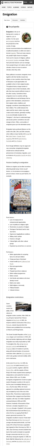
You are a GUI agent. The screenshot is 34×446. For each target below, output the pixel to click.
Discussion (15, 20)
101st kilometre (26, 353)
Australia (8, 141)
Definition (22, 20)
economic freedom (13, 60)
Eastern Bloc (10, 370)
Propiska (8, 349)
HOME (3, 7)
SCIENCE (23, 7)
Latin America (22, 138)
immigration (11, 41)
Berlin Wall (26, 434)
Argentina (9, 138)
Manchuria (16, 320)
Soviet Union (10, 365)
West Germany (23, 420)
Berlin (28, 410)
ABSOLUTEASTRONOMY (13, 2)
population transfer (20, 155)
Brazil (23, 136)
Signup (25, 2)
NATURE (29, 7)
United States (12, 136)
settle (13, 36)
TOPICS (9, 7)
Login (31, 2)
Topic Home (7, 20)
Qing (7, 318)
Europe (27, 134)
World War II (17, 363)
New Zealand (18, 141)
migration (13, 53)
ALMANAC (16, 7)
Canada (19, 136)
